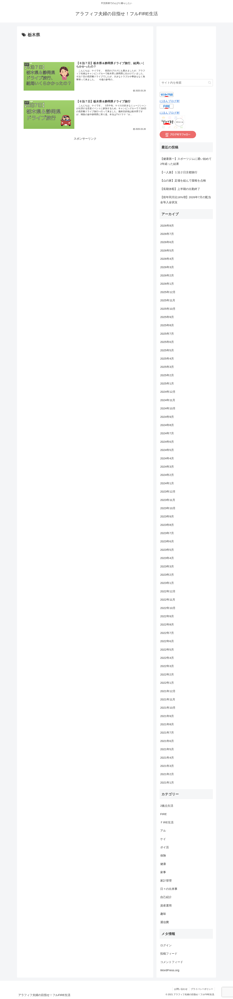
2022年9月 (167, 616)
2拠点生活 (166, 805)
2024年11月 (167, 400)
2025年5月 (167, 350)
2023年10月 (167, 508)
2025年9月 (167, 317)
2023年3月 (167, 566)
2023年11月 (167, 500)
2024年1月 (167, 483)
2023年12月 (167, 491)
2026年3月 (167, 267)
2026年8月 (167, 225)
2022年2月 (167, 674)
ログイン (166, 945)
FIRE (163, 814)
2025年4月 (167, 358)
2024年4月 (167, 458)
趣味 (163, 913)
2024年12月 (167, 391)
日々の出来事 (168, 888)
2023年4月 (167, 558)
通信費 (164, 922)
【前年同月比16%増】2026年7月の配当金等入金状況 (185, 200)
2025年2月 (167, 375)
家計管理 (166, 880)
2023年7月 (167, 533)
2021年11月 (167, 699)
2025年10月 (167, 308)
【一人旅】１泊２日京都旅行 (178, 172)
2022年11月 (167, 599)
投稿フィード (168, 953)
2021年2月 (167, 774)
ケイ (163, 839)
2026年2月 (167, 275)
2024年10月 (167, 408)
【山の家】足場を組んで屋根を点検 (183, 180)
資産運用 (166, 905)
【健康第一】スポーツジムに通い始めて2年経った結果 (186, 161)
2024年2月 (167, 474)
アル (163, 830)
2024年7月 (167, 433)
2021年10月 (167, 707)
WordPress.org (169, 970)
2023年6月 (167, 541)
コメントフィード (171, 962)
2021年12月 (167, 691)
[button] (209, 82)
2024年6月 (167, 441)
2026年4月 (167, 258)
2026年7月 (167, 233)
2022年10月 (167, 608)
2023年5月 (167, 549)
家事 (163, 872)
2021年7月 (167, 732)
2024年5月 (167, 450)
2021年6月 (167, 741)
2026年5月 (167, 250)
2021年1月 (167, 782)
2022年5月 (167, 649)
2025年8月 (167, 325)
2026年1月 (167, 283)
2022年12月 (167, 591)
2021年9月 (167, 716)
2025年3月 (167, 366)
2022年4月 (167, 657)
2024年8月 (167, 425)
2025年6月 (167, 342)
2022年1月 (167, 682)
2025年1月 (167, 383)
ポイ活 (164, 847)
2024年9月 (167, 416)
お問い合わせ (181, 989)
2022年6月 (167, 641)
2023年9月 (167, 516)
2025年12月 (167, 292)
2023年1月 (167, 583)
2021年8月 (167, 724)
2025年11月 (167, 300)
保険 (163, 855)
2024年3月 (167, 466)
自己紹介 (166, 897)
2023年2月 (167, 574)
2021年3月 (167, 765)
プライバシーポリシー (202, 989)
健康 (163, 864)
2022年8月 (167, 624)
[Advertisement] (85, 47)
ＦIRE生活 (167, 822)
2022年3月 (167, 666)
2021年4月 (167, 757)
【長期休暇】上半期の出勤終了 (180, 189)
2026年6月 (167, 242)
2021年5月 (167, 749)
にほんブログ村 (170, 101)
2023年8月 (167, 524)
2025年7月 (167, 333)
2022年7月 (167, 633)
